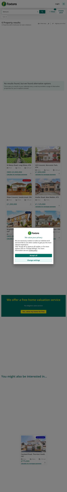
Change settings (33, 260)
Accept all (33, 255)
